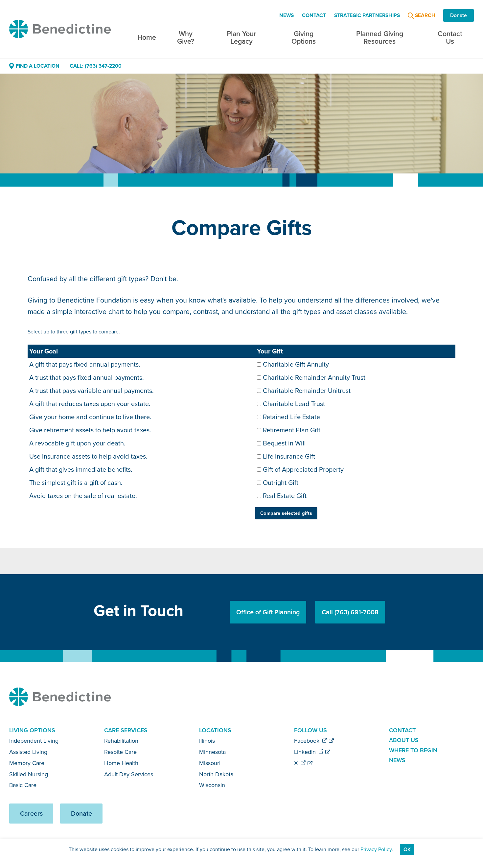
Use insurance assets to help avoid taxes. (88, 456)
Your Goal (43, 351)
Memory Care (26, 763)
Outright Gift (280, 482)
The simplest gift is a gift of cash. (76, 482)
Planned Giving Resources (379, 38)
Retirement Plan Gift (291, 430)
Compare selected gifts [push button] (286, 513)
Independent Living (33, 740)
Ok (407, 849)
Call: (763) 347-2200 (96, 66)
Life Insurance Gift (289, 456)
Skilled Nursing (28, 774)
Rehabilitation (121, 740)
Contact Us (450, 38)
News (286, 15)
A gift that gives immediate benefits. (80, 469)
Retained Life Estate (291, 417)
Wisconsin (212, 785)
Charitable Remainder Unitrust (307, 391)
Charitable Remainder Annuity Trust (314, 377)
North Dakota (216, 774)
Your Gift (270, 351)
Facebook (307, 740)
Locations (215, 730)
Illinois (207, 740)
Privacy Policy (376, 849)
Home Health (121, 763)
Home (146, 37)
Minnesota (212, 752)
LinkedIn (305, 752)
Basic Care (22, 785)
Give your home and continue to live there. (90, 417)
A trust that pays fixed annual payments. (86, 377)
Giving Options (303, 38)
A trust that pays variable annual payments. (91, 391)
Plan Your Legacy (241, 38)
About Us (404, 740)
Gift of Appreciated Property (303, 469)
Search (425, 15)
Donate (458, 15)
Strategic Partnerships (367, 15)
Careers (31, 813)
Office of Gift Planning (268, 612)
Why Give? (185, 38)
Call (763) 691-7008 (350, 612)
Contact (314, 15)
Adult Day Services (128, 774)
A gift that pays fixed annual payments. (84, 364)
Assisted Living (28, 752)
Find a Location (37, 66)
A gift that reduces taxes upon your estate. (89, 404)
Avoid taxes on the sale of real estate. (83, 496)
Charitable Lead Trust (294, 404)
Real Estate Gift (285, 496)
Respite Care (120, 752)
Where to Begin (413, 750)
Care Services (126, 730)
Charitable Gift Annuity (296, 364)
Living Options (32, 730)
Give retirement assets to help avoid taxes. (90, 430)
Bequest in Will (284, 443)
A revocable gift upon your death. (77, 443)
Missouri (209, 763)
